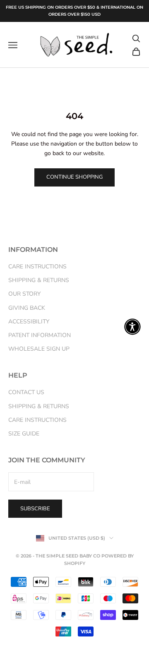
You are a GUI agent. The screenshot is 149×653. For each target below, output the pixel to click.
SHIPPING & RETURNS (38, 280)
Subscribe (35, 508)
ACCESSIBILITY (28, 321)
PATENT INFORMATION (39, 335)
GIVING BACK (26, 308)
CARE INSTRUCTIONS (37, 266)
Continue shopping (74, 177)
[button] (132, 326)
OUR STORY (24, 294)
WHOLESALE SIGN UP (39, 349)
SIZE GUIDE (23, 434)
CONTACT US (26, 392)
